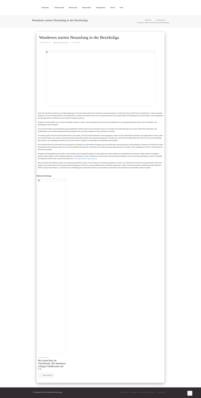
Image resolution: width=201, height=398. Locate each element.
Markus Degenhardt (60, 42)
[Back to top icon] (189, 393)
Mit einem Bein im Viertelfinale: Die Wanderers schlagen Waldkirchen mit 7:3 (52, 365)
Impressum (133, 392)
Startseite (148, 20)
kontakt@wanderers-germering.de (85, 158)
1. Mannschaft (160, 20)
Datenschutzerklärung (146, 392)
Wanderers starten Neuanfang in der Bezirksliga (153, 22)
